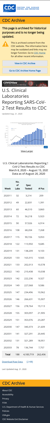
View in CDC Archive (25, 63)
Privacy (5, 398)
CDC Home (39, 52)
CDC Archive (13, 20)
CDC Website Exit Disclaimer (15, 419)
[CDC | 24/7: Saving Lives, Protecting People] (21, 8)
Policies (5, 411)
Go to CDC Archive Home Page (25, 70)
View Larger (25, 151)
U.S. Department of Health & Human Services (23, 406)
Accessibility (7, 394)
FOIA (4, 402)
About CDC (7, 390)
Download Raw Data (17, 361)
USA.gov (6, 415)
